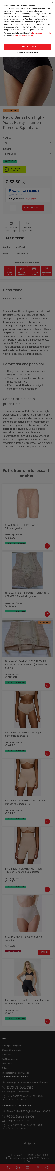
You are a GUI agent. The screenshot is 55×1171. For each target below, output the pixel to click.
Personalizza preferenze (27, 52)
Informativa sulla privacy (23, 36)
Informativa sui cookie (41, 33)
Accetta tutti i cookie (27, 47)
